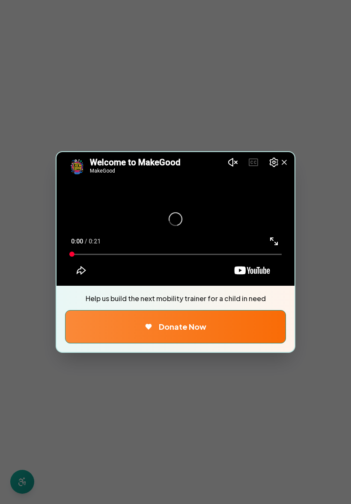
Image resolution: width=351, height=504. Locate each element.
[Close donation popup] (284, 162)
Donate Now (182, 326)
